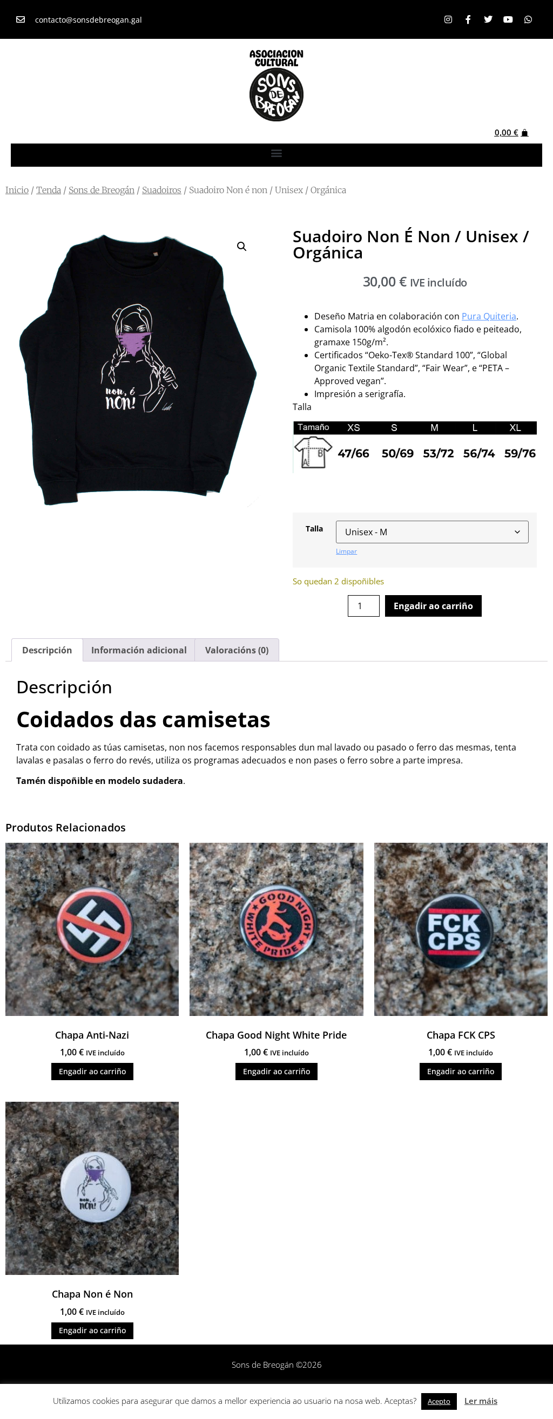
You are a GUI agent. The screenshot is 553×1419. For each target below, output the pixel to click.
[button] (277, 152)
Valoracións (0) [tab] (236, 650)
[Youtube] (508, 19)
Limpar (346, 551)
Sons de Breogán (101, 190)
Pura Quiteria (489, 316)
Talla (314, 529)
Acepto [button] (439, 1401)
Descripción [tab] (47, 650)
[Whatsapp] (528, 19)
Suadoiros (161, 190)
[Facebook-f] (468, 19)
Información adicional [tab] (139, 650)
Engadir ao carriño (433, 606)
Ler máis (480, 1400)
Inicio (17, 190)
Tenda (48, 190)
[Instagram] (448, 19)
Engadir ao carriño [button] (92, 1071)
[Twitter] (488, 19)
